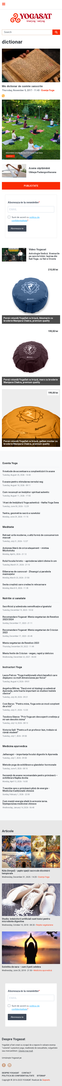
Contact (26, 1073)
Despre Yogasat (10, 1073)
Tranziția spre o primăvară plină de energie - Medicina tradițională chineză (26, 789)
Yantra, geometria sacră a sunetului (21, 513)
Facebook (4, 1065)
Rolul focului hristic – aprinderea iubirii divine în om (30, 561)
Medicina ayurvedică (43, 970)
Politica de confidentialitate (18, 1076)
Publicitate (31, 186)
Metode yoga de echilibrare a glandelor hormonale (29, 765)
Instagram (9, 1065)
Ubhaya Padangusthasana (42, 172)
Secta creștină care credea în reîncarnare (24, 584)
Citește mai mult (25, 1051)
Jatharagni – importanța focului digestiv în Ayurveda (30, 754)
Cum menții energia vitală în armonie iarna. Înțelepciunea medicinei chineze (25, 802)
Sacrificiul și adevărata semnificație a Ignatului (27, 606)
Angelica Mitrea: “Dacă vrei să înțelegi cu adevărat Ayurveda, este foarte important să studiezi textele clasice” (29, 691)
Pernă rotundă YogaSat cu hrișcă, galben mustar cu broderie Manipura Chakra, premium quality (30, 442)
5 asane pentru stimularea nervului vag (23, 481)
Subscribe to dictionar (3, 96)
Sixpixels (46, 1080)
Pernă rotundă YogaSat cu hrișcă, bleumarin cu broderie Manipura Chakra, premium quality (28, 319)
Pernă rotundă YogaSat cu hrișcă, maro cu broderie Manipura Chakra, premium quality (30, 381)
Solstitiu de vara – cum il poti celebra (21, 967)
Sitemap (41, 1076)
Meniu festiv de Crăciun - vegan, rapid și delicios (28, 653)
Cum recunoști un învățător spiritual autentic (26, 492)
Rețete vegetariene (44, 925)
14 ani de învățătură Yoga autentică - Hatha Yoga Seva (31, 502)
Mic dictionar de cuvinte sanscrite (22, 86)
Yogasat (31, 18)
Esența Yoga (47, 90)
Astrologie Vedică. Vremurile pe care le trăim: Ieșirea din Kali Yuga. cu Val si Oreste (44, 256)
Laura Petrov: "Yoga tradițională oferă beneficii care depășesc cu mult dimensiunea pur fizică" (30, 676)
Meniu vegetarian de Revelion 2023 (21, 643)
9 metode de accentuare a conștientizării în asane (29, 471)
